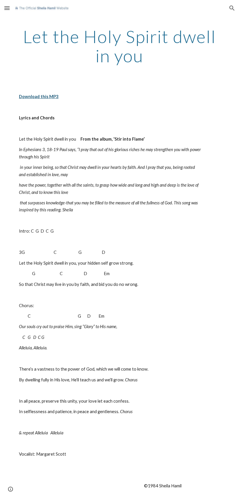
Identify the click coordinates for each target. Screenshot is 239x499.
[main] (119, 46)
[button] (7, 8)
